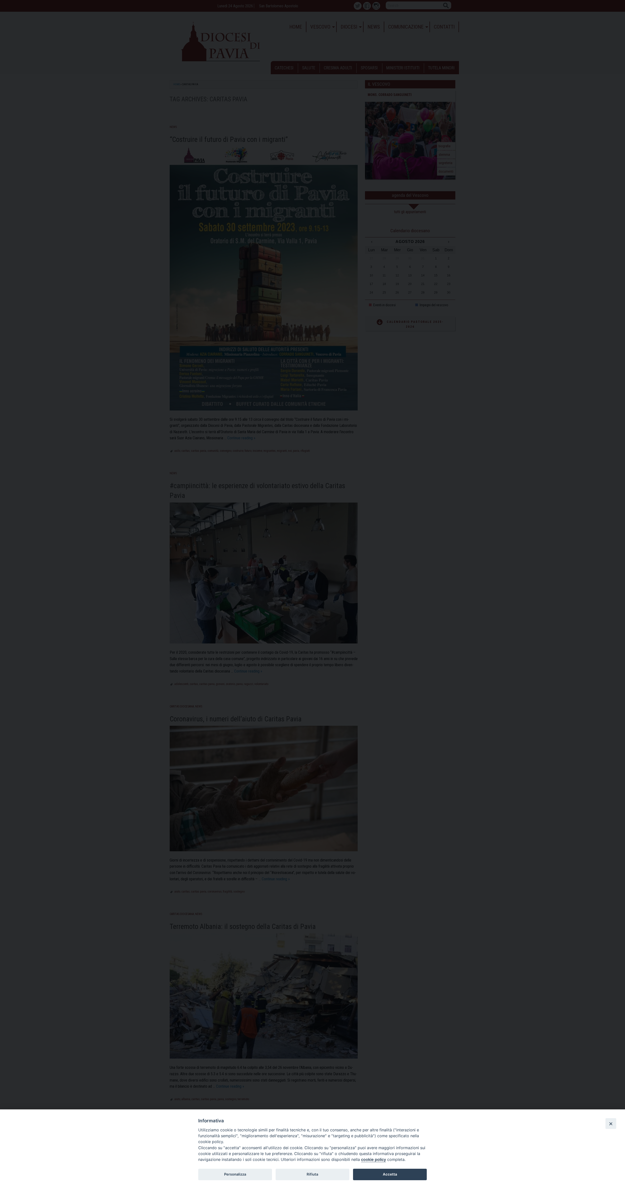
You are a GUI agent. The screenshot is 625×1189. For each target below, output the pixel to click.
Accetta (390, 1174)
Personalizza (235, 1174)
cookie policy (373, 1159)
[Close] (610, 1123)
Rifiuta (312, 1174)
